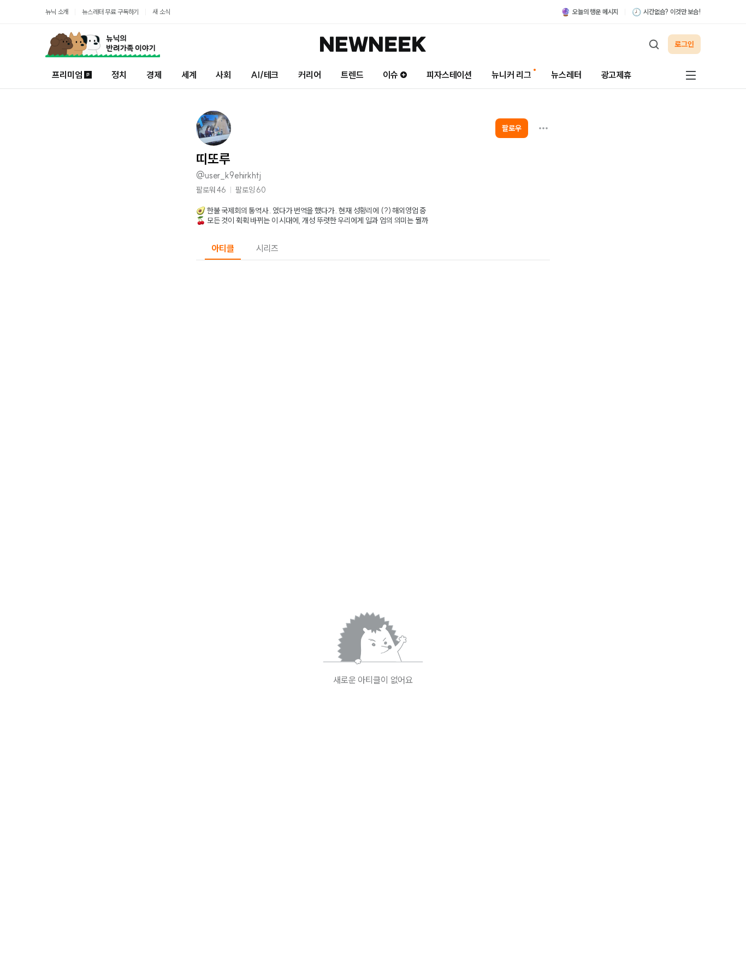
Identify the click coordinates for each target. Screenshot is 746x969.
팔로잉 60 (250, 190)
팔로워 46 (211, 190)
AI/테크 (265, 74)
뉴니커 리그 (511, 74)
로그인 (684, 44)
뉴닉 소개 (56, 12)
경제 (154, 74)
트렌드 (352, 74)
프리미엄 (67, 74)
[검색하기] (654, 44)
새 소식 (161, 12)
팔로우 (512, 128)
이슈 (390, 74)
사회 (223, 74)
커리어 (309, 74)
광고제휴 (616, 74)
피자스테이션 (449, 74)
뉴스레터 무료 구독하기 (110, 12)
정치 (119, 74)
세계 (189, 74)
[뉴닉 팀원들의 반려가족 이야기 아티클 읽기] (102, 44)
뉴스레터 (566, 74)
